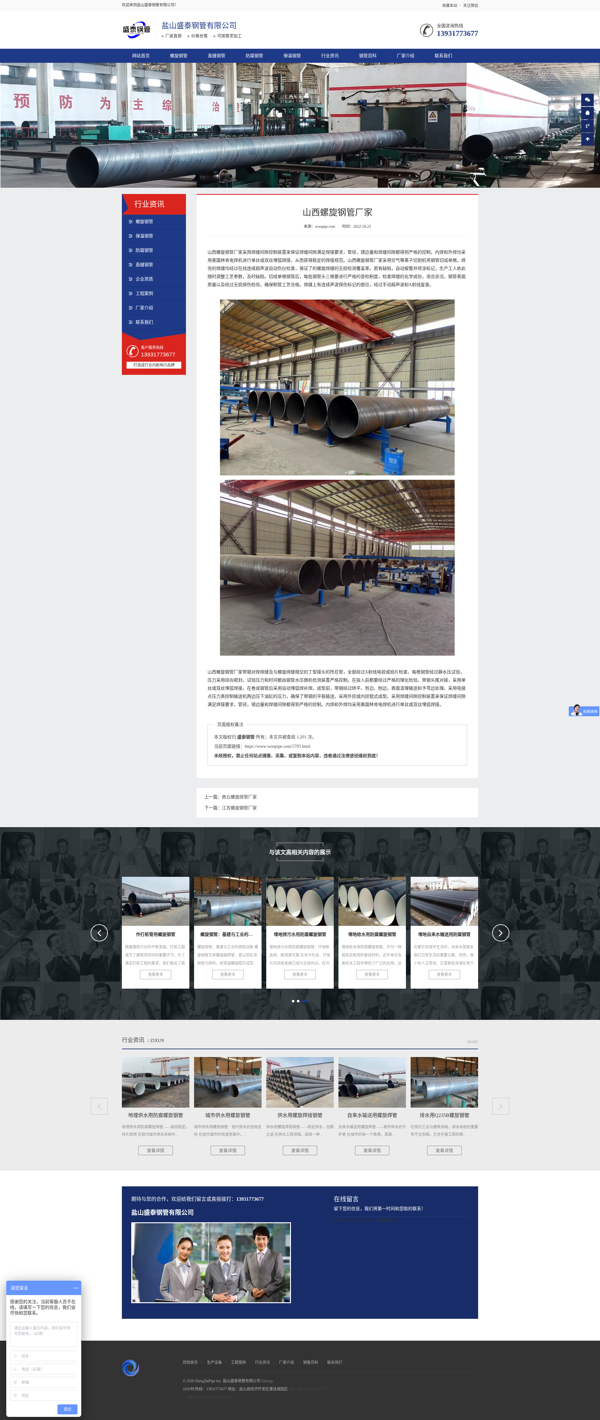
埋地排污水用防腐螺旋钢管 (162, 899)
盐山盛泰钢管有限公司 (199, 26)
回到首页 (190, 1362)
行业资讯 (330, 55)
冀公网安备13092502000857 (210, 1397)
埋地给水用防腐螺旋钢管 (232, 899)
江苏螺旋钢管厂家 (239, 808)
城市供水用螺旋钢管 (444, 899)
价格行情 (330, 69)
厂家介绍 (405, 55)
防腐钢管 (254, 55)
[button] (295, 1001)
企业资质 (144, 279)
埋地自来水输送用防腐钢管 (307, 899)
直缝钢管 (216, 55)
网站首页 (141, 55)
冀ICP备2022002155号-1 (308, 1389)
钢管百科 (368, 55)
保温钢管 (292, 55)
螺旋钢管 (179, 55)
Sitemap (267, 1381)
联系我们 (443, 55)
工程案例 (144, 293)
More (472, 1042)
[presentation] (99, 932)
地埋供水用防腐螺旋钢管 (376, 899)
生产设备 (214, 1362)
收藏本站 (449, 5)
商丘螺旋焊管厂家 (239, 797)
